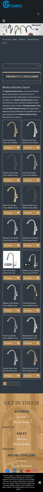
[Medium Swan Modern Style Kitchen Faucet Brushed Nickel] (31, 227)
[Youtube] (28, 471)
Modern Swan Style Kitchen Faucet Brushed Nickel (31, 141)
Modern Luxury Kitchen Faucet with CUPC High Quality (31, 272)
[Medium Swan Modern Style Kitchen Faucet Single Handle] (11, 227)
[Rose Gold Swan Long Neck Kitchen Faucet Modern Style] (31, 357)
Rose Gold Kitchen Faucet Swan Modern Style (10, 141)
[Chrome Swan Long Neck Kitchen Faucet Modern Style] (11, 357)
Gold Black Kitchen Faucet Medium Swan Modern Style (30, 304)
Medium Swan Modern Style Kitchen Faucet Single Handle (11, 239)
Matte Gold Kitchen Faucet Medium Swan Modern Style (10, 206)
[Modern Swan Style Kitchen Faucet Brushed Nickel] (31, 129)
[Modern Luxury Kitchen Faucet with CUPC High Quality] (31, 259)
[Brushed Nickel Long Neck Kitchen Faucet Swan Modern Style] (31, 325)
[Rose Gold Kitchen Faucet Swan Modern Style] (11, 129)
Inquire (9, 148)
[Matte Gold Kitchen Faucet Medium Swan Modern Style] (11, 194)
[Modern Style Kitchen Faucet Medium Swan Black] (11, 162)
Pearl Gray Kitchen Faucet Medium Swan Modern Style (10, 337)
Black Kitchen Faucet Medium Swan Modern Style (30, 206)
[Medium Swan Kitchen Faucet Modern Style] (11, 292)
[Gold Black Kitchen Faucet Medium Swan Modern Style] (31, 292)
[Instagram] (35, 471)
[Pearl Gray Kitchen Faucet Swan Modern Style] (31, 162)
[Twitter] (21, 471)
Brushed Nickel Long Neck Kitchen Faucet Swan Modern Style (30, 337)
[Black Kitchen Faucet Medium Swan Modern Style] (31, 194)
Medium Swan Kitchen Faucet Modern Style (11, 304)
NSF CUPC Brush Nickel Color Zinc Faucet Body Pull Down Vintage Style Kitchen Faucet (11, 272)
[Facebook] (8, 471)
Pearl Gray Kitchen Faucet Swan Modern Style (30, 174)
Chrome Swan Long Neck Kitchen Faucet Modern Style (10, 369)
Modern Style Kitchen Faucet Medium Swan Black (10, 174)
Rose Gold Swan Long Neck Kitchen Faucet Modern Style (30, 369)
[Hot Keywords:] (38, 14)
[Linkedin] (14, 471)
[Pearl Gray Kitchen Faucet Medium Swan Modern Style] (11, 325)
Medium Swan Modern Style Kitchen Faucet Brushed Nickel (30, 239)
